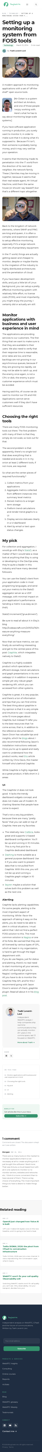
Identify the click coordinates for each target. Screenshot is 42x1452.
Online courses (9, 1374)
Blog (4, 13)
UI (8, 1090)
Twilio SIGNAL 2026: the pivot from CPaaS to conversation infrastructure (20, 1249)
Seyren (8, 885)
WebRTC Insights (10, 1363)
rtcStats (5, 1384)
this (26, 756)
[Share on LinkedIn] (6, 1056)
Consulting (7, 1369)
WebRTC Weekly (9, 1407)
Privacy (5, 1447)
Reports (5, 1379)
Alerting (10, 1094)
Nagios (27, 937)
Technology (14, 13)
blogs (25, 738)
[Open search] (36, 4)
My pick (10, 1085)
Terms (11, 1447)
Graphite (12, 652)
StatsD (28, 550)
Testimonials (7, 1412)
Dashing (9, 855)
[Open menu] (27, 4)
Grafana (29, 832)
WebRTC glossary (10, 1402)
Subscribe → (21, 1116)
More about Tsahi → (26, 1042)
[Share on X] (11, 1056)
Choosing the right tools (16, 1081)
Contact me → (9, 1431)
